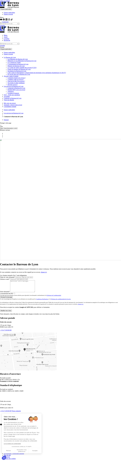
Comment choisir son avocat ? (17, 78)
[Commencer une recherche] (1, 22)
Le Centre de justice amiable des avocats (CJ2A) (22, 67)
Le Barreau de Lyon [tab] (10, 57)
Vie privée (7, 457)
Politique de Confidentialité (54, 295)
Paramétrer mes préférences (22, 450)
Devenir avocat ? (13, 84)
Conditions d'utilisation (42, 299)
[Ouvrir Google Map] (28, 370)
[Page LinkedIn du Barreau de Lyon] (6, 20)
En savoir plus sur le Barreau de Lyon (19, 74)
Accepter (35, 450)
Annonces (11, 91)
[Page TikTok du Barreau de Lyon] (12, 20)
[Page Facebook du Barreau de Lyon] (4, 20)
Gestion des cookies (10, 458)
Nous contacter (16, 411)
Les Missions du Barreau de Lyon (18, 59)
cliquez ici (44, 272)
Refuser (8, 450)
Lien (1, 126)
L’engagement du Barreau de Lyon (18, 64)
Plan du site (7, 455)
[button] (4, 458)
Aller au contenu (5, 1)
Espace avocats (8, 14)
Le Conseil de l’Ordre (14, 62)
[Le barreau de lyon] (8, 398)
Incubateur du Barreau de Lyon (17, 71)
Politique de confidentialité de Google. (61, 299)
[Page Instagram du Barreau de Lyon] (9, 20)
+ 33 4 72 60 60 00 (5, 330)
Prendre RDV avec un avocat (16, 90)
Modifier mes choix (6, 310)
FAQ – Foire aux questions (12, 95)
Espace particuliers (6, 9)
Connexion (5, 22)
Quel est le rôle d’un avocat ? (16, 81)
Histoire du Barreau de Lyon (16, 66)
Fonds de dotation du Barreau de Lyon (19, 69)
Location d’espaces (13, 93)
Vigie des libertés (9, 100)
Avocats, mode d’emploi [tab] (11, 76)
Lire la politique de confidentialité (12, 443)
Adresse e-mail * (5, 279)
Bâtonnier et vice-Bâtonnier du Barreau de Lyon (22, 61)
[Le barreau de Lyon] (9, 7)
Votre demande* (5, 291)
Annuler (2, 25)
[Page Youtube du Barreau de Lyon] (1, 20)
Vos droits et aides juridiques (16, 83)
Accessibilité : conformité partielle (14, 453)
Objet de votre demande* (7, 277)
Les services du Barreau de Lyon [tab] (13, 86)
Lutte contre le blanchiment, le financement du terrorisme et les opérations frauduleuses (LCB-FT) (37, 72)
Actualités (7, 96)
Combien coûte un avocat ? (16, 79)
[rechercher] (18, 24)
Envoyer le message (6, 297)
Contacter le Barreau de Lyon (16, 88)
